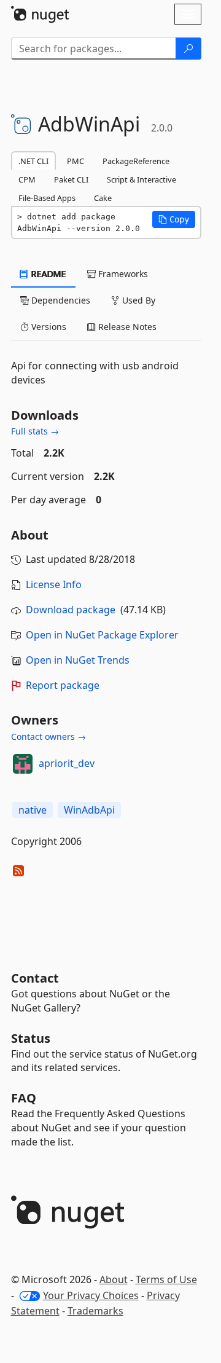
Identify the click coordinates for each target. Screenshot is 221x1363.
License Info (54, 584)
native (32, 810)
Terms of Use (166, 1279)
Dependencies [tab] (59, 300)
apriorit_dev (67, 763)
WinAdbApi (89, 810)
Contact (35, 978)
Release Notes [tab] (126, 326)
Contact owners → (48, 736)
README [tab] (47, 274)
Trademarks (95, 1311)
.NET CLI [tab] (33, 161)
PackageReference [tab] (136, 161)
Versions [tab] (47, 326)
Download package (70, 609)
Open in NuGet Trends (78, 660)
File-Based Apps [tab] (47, 197)
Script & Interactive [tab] (141, 179)
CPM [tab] (27, 179)
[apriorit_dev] (23, 764)
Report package (62, 685)
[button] (173, 219)
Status (30, 1038)
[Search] (188, 48)
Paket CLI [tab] (71, 179)
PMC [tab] (75, 161)
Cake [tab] (103, 197)
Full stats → (35, 431)
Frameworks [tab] (122, 274)
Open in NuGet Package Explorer (102, 635)
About (113, 1279)
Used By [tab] (137, 300)
